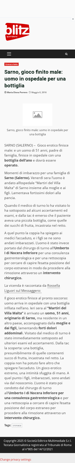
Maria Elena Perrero (17, 92)
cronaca (17, 425)
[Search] (66, 54)
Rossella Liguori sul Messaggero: (32, 288)
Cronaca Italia (11, 64)
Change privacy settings (15, 459)
